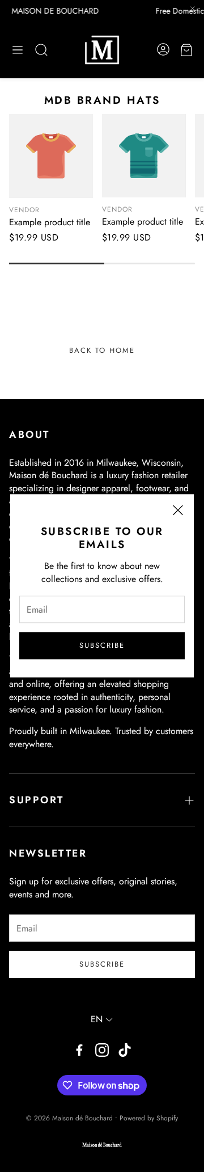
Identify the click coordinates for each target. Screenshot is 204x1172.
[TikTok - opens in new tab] (124, 1050)
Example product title (49, 222)
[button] (17, 49)
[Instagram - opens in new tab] (102, 1050)
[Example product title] (51, 156)
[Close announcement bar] (192, 8)
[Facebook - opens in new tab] (79, 1050)
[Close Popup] (178, 512)
